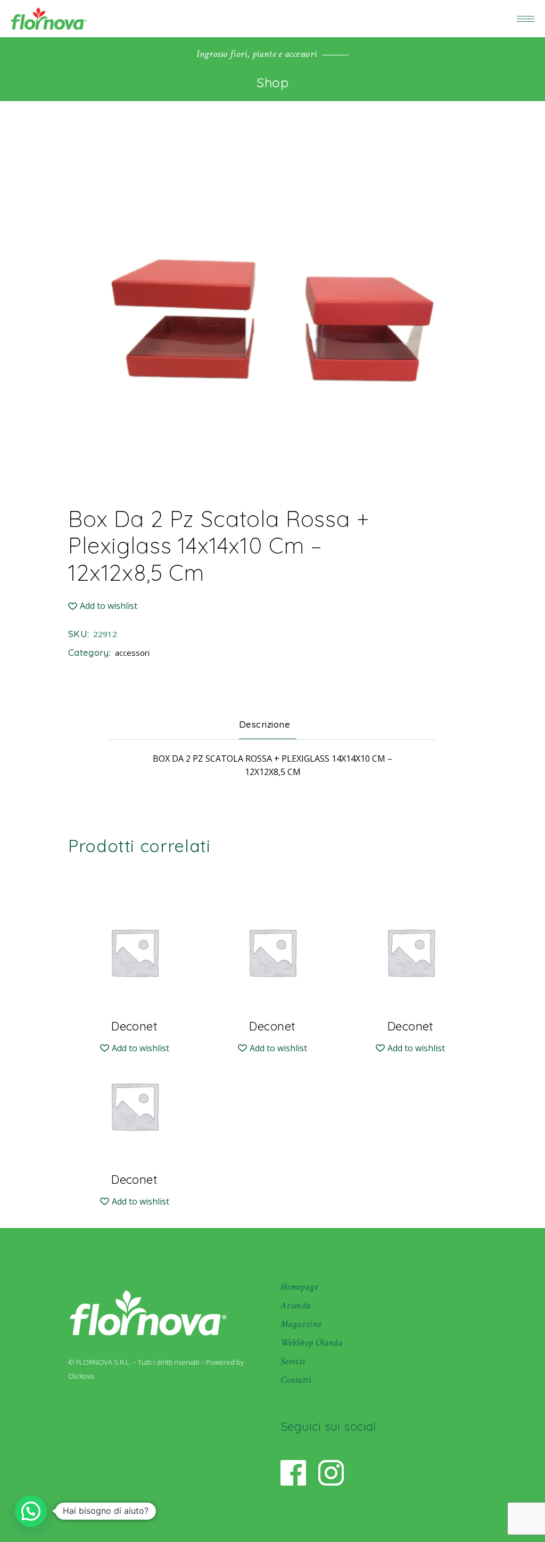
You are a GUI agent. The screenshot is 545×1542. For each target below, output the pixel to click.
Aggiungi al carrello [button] (134, 1018)
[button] (102, 606)
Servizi (292, 1361)
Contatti (295, 1380)
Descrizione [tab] (265, 724)
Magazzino (300, 1324)
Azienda (295, 1305)
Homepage (299, 1287)
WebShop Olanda (311, 1343)
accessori (132, 652)
